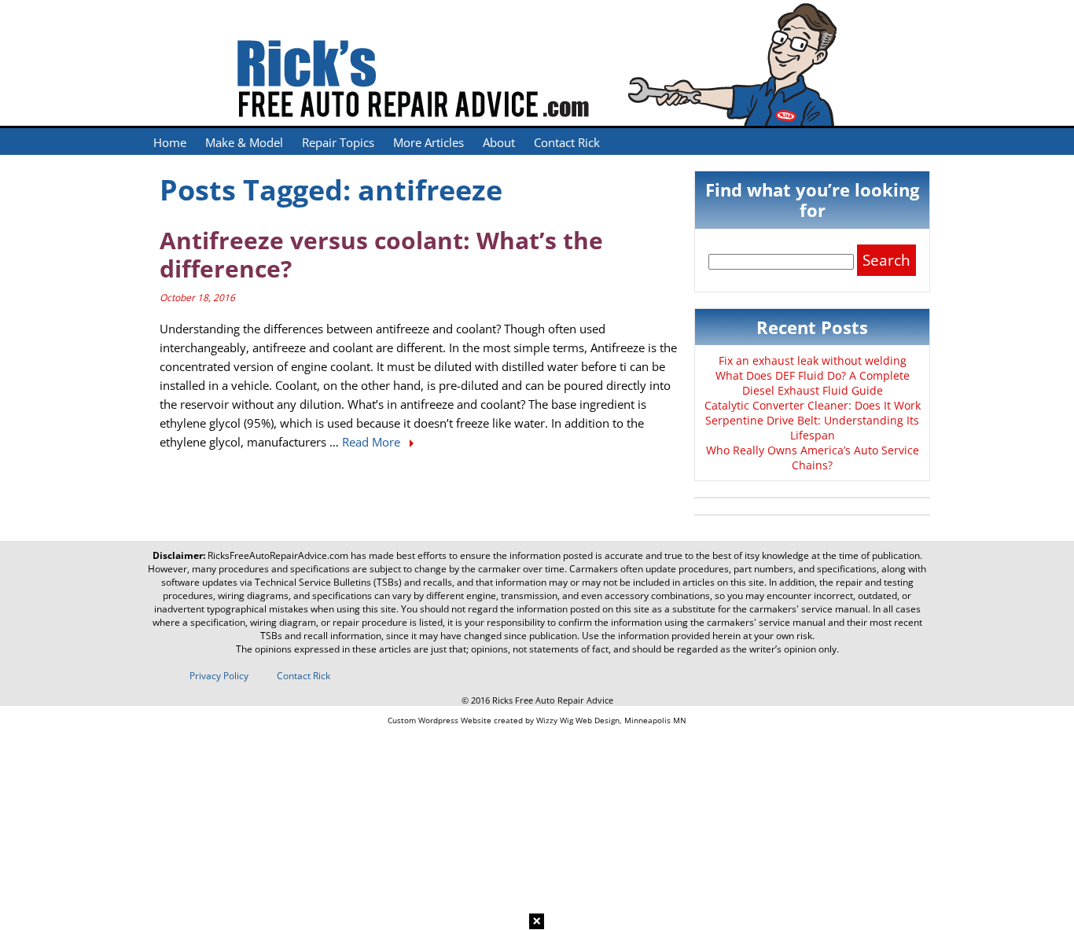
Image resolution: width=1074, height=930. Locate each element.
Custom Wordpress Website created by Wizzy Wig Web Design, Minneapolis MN (537, 720)
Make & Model (244, 142)
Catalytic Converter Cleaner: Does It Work (812, 405)
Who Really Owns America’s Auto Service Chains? (812, 457)
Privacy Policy (218, 675)
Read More (372, 442)
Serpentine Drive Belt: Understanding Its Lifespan (812, 428)
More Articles (428, 142)
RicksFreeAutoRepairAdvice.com (278, 555)
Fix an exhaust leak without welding (813, 360)
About (499, 142)
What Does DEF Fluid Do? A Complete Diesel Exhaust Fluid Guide (812, 383)
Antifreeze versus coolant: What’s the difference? (381, 254)
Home (169, 142)
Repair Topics (338, 142)
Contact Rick (567, 142)
